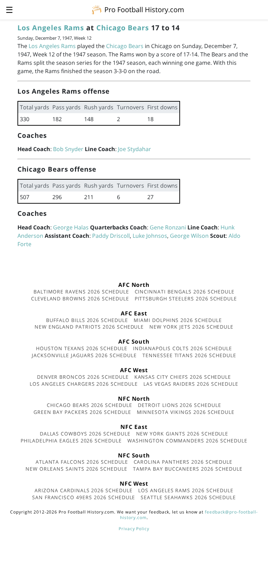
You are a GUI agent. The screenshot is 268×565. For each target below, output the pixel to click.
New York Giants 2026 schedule (182, 433)
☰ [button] (9, 9)
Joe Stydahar (134, 149)
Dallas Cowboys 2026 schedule (85, 433)
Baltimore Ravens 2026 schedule (81, 291)
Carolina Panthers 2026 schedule (183, 461)
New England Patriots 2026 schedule (89, 326)
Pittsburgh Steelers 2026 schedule (186, 298)
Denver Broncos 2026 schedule (83, 377)
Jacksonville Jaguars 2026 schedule (84, 355)
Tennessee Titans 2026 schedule (189, 355)
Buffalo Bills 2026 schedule (87, 320)
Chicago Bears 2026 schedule (89, 405)
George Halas (71, 227)
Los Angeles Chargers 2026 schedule (84, 383)
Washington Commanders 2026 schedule (187, 440)
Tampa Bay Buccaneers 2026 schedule (188, 468)
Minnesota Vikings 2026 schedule (186, 412)
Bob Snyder (68, 149)
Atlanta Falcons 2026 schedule (82, 461)
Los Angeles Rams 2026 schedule (185, 490)
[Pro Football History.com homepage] (96, 9)
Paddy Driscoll (111, 236)
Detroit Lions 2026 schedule (179, 405)
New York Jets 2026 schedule (191, 326)
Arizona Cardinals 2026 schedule (84, 490)
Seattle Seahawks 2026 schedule (188, 497)
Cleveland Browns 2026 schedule (80, 298)
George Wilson (189, 236)
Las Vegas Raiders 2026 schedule (190, 383)
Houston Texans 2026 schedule (81, 348)
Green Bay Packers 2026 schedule (82, 412)
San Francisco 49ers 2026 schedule (83, 497)
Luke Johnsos (150, 236)
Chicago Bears (122, 27)
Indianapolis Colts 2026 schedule (182, 348)
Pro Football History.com (144, 9)
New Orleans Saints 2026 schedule (76, 468)
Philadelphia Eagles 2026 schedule (71, 440)
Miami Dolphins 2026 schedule (178, 320)
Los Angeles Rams (50, 27)
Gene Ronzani (168, 227)
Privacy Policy (134, 529)
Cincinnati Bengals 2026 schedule (185, 291)
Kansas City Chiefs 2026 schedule (182, 377)
